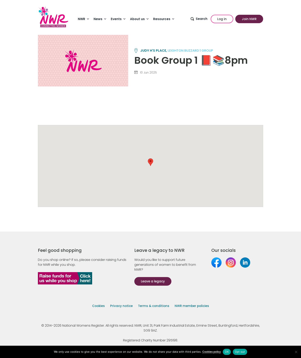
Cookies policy (211, 351)
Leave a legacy (153, 281)
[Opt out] (296, 352)
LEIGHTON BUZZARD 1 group (190, 50)
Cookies (98, 306)
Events (116, 19)
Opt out (240, 351)
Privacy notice (121, 306)
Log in (222, 19)
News (98, 19)
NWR (81, 19)
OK (227, 351)
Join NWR (249, 19)
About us (137, 19)
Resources (161, 19)
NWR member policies (192, 306)
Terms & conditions (153, 306)
